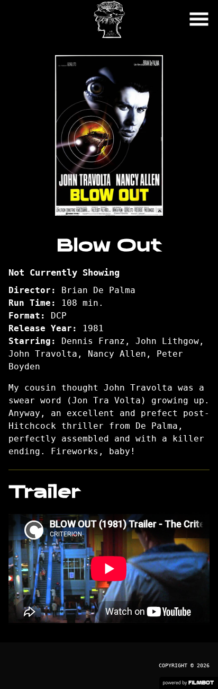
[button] (199, 19)
